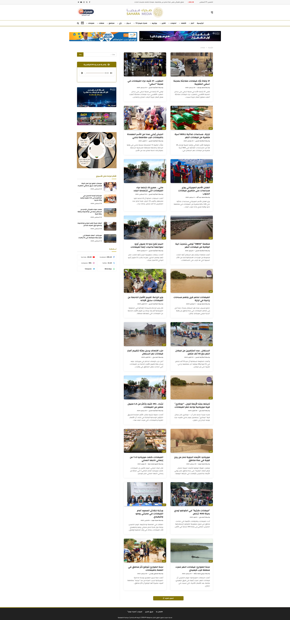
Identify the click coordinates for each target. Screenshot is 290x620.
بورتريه (154, 23)
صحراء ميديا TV (141, 23)
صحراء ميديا (201, 464)
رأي (120, 23)
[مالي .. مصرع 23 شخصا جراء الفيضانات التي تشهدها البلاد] (145, 171)
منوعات (91, 23)
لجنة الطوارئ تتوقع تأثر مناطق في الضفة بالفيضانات (145, 568)
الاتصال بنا (159, 611)
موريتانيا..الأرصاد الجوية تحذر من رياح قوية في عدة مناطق (192, 459)
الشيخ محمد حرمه (153, 464)
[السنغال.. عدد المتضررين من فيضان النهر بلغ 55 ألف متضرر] (191, 334)
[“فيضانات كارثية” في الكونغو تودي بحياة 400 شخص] (191, 494)
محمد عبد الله (201, 197)
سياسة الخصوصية (123, 617)
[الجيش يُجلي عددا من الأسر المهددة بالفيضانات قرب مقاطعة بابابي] (145, 118)
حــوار (128, 23)
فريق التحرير (149, 611)
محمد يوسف (201, 87)
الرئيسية (200, 23)
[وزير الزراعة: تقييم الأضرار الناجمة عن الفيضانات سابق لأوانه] (145, 281)
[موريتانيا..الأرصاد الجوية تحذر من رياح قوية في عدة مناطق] (191, 441)
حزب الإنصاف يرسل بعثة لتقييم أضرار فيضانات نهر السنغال (145, 352)
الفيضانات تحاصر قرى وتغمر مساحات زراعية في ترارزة (192, 299)
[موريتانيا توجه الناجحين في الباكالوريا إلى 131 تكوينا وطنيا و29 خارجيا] (110, 198)
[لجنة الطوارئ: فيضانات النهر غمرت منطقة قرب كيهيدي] (191, 550)
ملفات (101, 23)
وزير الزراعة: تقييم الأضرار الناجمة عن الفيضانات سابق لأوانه (145, 299)
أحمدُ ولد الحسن (153, 87)
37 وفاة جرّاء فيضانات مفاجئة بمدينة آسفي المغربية (191, 82)
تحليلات (173, 23)
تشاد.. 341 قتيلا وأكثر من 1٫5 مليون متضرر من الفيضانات (145, 405)
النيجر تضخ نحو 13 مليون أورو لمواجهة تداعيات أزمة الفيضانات (147, 245)
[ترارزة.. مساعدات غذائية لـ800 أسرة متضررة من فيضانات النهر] (191, 118)
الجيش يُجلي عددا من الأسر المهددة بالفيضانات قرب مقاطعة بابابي (145, 136)
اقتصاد (183, 23)
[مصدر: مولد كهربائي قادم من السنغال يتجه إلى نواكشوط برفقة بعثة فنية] (110, 212)
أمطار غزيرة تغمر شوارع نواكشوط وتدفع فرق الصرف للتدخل (90, 224)
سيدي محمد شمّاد (199, 573)
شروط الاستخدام (135, 617)
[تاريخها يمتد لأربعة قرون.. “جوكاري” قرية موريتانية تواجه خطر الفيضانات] (191, 387)
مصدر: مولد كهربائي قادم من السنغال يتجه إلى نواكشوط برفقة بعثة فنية (90, 211)
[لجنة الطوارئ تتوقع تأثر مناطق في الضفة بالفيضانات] (145, 550)
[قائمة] (212, 12)
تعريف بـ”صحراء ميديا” (134, 611)
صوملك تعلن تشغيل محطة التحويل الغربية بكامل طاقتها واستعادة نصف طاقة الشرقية (156, 2)
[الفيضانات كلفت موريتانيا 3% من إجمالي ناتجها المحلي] (145, 441)
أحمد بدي (155, 357)
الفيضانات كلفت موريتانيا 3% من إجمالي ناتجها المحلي (146, 459)
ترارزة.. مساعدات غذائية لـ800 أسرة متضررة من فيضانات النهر (192, 136)
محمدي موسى (153, 573)
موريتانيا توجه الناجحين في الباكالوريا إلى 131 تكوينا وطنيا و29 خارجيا (91, 198)
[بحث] (78, 23)
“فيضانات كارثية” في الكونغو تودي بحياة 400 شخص (192, 512)
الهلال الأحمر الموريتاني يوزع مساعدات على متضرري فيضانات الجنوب (194, 190)
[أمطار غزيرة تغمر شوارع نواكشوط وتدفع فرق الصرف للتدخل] (110, 226)
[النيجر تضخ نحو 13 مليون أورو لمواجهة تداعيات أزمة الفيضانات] (145, 227)
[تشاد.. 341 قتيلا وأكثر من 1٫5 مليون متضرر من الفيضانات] (145, 387)
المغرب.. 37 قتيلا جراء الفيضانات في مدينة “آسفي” (145, 82)
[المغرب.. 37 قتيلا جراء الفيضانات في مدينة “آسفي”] (145, 64)
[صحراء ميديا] (145, 12)
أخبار (192, 23)
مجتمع (111, 23)
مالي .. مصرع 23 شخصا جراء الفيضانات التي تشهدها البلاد (148, 189)
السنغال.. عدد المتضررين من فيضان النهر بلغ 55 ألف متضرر (192, 352)
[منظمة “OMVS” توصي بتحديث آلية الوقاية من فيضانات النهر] (191, 227)
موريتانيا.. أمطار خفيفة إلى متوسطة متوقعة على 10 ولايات (90, 236)
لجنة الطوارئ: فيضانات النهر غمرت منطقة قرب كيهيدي (192, 568)
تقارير (164, 23)
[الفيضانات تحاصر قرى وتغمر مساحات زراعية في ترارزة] (191, 281)
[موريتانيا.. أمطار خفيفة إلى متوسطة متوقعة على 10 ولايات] (110, 238)
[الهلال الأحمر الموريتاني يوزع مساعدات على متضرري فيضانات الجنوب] (191, 171)
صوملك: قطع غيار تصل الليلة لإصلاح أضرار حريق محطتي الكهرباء (90, 184)
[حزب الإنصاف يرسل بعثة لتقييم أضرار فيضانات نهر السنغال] (145, 334)
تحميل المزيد (169, 598)
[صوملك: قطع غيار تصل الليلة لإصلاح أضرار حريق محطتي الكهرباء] (110, 186)
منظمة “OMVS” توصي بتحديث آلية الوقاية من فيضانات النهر (192, 245)
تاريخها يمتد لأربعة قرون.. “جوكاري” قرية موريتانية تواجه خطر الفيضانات (192, 405)
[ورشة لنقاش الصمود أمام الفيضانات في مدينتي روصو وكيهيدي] (145, 494)
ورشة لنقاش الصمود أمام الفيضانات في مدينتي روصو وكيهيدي (149, 513)
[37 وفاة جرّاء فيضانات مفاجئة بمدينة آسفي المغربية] (191, 64)
